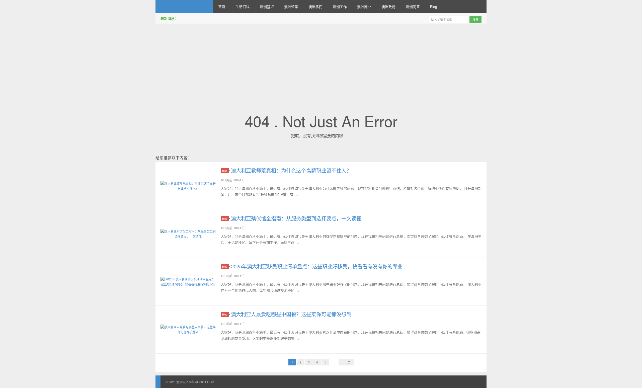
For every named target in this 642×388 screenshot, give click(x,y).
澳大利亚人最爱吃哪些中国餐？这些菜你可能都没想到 (291, 314)
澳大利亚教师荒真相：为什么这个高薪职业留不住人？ (291, 170)
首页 (221, 6)
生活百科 (242, 6)
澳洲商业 (364, 6)
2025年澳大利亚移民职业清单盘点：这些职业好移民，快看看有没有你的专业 (317, 266)
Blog (433, 6)
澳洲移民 (315, 6)
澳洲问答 (413, 6)
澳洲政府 (388, 6)
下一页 (346, 362)
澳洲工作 (340, 6)
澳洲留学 (291, 6)
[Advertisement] (321, 62)
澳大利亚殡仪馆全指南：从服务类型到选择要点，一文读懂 (296, 218)
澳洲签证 (267, 6)
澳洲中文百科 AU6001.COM (184, 6)
